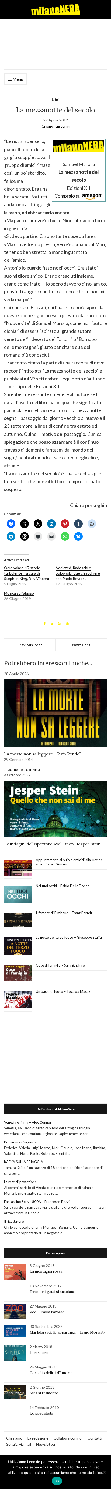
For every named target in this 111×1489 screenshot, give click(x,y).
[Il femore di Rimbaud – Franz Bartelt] (18, 920)
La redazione (37, 1438)
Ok (56, 1481)
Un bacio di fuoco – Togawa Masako (64, 991)
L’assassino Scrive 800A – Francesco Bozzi (37, 1201)
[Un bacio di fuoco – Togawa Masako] (18, 1000)
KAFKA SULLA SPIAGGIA (23, 1162)
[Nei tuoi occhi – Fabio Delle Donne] (18, 894)
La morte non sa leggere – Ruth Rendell (42, 754)
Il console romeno (22, 769)
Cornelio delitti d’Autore (50, 1372)
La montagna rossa (46, 1271)
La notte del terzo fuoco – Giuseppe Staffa (69, 937)
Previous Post (29, 644)
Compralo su (67, 196)
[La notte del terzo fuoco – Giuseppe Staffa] (18, 946)
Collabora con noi (68, 1438)
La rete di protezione (20, 1182)
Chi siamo (14, 1438)
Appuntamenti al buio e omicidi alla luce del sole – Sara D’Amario (69, 862)
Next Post (81, 644)
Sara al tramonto (44, 1393)
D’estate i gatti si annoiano (52, 1291)
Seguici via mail (18, 1444)
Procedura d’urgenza (20, 1142)
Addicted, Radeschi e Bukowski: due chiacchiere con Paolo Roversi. (78, 573)
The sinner (39, 1352)
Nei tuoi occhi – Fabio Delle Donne (62, 886)
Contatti (95, 1438)
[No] (104, 1472)
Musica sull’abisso (19, 593)
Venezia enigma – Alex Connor (27, 1122)
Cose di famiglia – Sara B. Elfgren (61, 965)
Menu (17, 79)
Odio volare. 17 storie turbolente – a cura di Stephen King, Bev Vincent (27, 573)
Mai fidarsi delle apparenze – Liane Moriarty (68, 1332)
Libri (56, 99)
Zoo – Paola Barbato (47, 1311)
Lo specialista (41, 1413)
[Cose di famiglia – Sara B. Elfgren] (18, 973)
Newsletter (46, 1444)
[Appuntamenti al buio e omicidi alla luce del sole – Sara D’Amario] (18, 867)
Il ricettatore (14, 1221)
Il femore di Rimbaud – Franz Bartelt (64, 913)
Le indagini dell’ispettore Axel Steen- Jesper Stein (52, 844)
